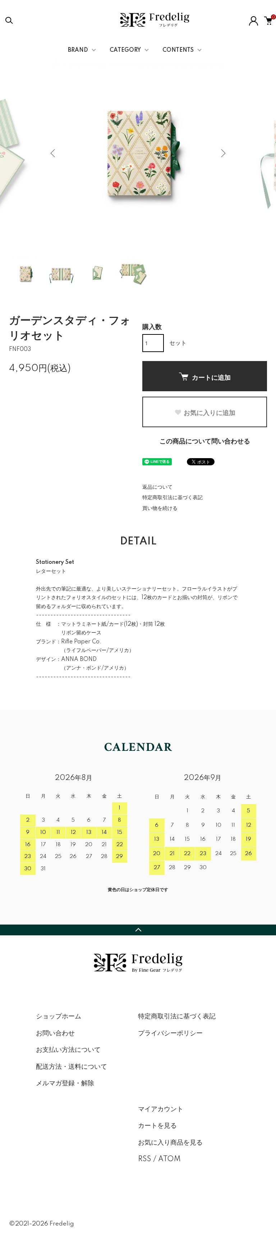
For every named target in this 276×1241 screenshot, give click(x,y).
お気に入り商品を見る (170, 1142)
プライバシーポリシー (170, 1033)
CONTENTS (178, 50)
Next (222, 153)
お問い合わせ (55, 1033)
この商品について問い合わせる (205, 441)
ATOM (169, 1159)
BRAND (78, 50)
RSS (144, 1159)
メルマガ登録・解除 (65, 1083)
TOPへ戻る (138, 930)
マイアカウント (160, 1109)
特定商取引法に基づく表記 (172, 498)
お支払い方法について (68, 1050)
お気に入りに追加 (209, 412)
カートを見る (157, 1126)
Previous (53, 153)
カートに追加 (211, 377)
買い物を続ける (160, 508)
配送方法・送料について (71, 1067)
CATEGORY (125, 50)
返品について (157, 487)
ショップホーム (58, 1016)
